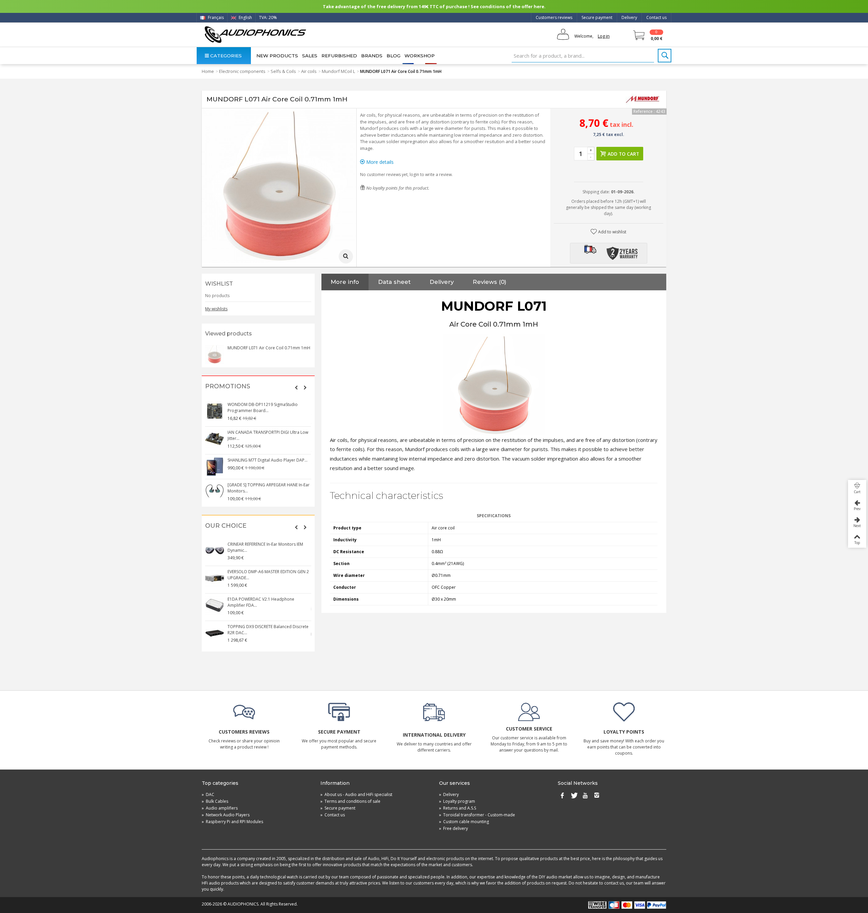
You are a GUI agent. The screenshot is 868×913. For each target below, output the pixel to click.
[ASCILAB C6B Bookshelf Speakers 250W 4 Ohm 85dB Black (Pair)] (214, 550)
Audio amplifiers (220, 808)
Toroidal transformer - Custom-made (477, 815)
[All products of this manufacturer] (642, 99)
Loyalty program (457, 801)
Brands (371, 55)
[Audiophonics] (255, 34)
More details (379, 162)
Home (208, 71)
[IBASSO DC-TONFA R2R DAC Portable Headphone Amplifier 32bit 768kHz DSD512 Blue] (214, 578)
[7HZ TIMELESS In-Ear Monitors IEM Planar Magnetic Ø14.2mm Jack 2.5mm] (214, 411)
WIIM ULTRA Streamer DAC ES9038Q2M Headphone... (265, 602)
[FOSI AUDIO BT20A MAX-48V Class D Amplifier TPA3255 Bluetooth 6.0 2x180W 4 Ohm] (214, 633)
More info (345, 281)
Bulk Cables (215, 801)
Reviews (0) (489, 281)
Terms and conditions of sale (350, 801)
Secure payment (596, 17)
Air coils (309, 71)
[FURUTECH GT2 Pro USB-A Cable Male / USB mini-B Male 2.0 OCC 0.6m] (214, 435)
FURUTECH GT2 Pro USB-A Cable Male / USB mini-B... (265, 432)
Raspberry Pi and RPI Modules (232, 821)
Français (215, 17)
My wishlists (216, 309)
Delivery (629, 17)
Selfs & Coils (283, 71)
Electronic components (242, 71)
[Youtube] (585, 796)
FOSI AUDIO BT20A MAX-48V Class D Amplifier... (262, 630)
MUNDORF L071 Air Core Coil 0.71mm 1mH (269, 348)
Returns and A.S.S (457, 808)
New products (277, 55)
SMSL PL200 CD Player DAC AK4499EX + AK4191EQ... (265, 460)
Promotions (227, 386)
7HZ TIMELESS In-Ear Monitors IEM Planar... (268, 404)
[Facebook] (562, 796)
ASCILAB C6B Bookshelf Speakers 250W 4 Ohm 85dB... (267, 547)
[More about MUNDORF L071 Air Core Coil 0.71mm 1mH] (214, 354)
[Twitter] (573, 796)
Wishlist (219, 283)
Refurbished (339, 55)
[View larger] (346, 256)
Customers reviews (554, 17)
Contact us (656, 17)
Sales (309, 55)
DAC (208, 794)
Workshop (420, 55)
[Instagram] (596, 796)
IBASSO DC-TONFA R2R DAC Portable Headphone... (263, 575)
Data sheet (394, 281)
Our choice (225, 525)
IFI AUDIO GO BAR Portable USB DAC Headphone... (263, 488)
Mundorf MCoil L (338, 71)
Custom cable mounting (464, 821)
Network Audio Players (226, 815)
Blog (393, 55)
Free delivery (453, 828)
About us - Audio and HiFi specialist (356, 794)
